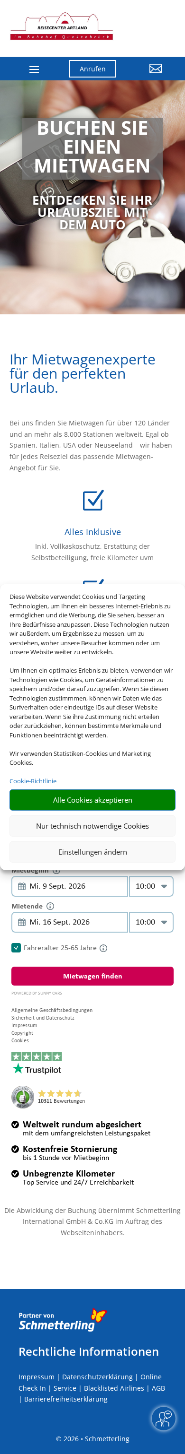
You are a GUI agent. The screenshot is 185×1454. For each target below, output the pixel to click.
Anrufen (93, 68)
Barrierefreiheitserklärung (66, 1398)
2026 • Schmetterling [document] (96, 1438)
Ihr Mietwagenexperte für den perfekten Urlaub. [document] (82, 374)
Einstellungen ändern (92, 852)
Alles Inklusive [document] (93, 531)
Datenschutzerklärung (97, 1376)
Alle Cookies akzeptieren (92, 800)
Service (65, 1388)
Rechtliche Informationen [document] (88, 1351)
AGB (158, 1388)
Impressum (36, 1376)
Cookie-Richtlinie (32, 781)
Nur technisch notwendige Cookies (92, 826)
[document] (92, 149)
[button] (146, 75)
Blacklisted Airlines (114, 1388)
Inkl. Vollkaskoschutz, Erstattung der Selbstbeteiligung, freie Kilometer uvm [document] (92, 552)
